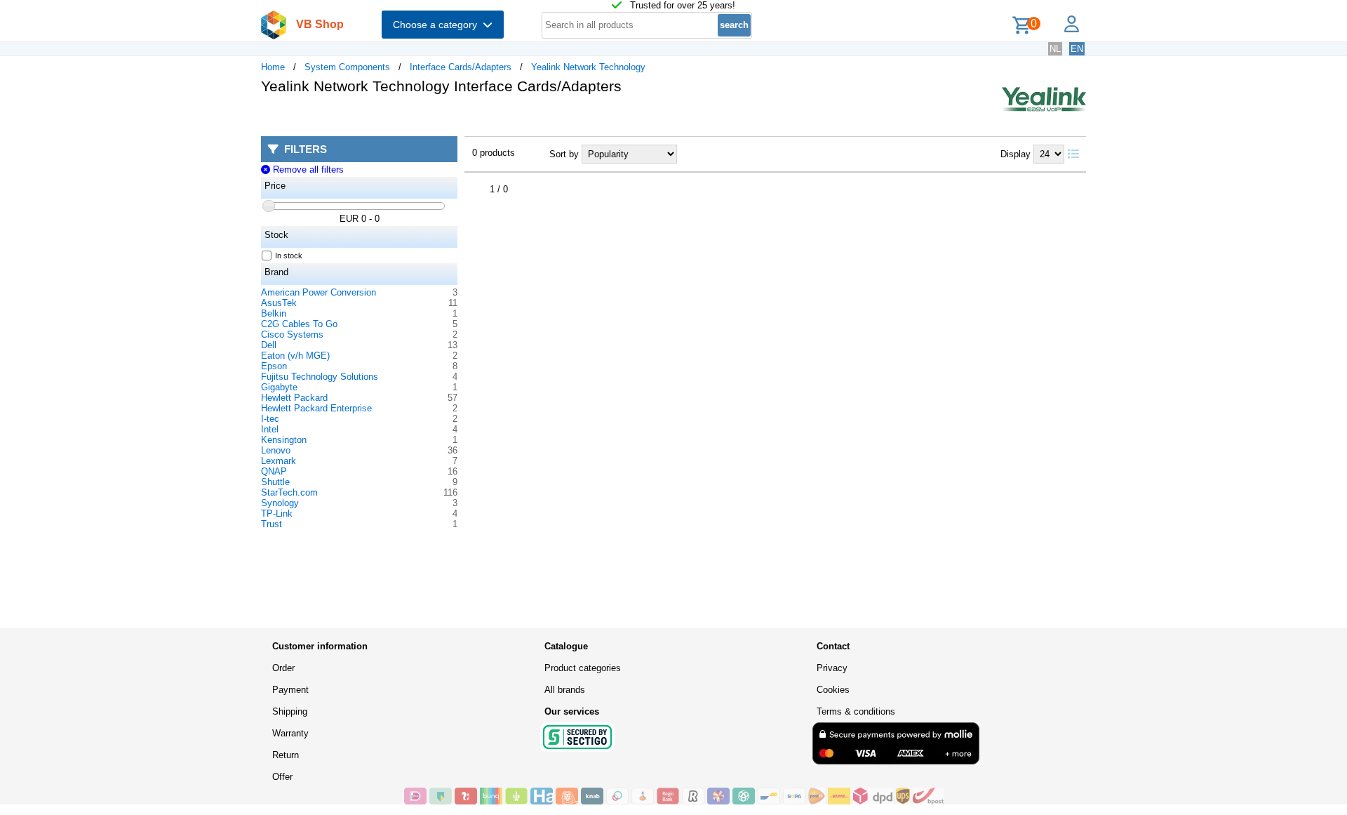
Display (1015, 154)
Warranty (290, 733)
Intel (270, 429)
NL (1055, 49)
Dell (268, 345)
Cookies (833, 689)
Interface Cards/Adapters (460, 67)
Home (273, 67)
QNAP (274, 471)
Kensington (284, 440)
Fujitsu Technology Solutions (319, 376)
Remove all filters (306, 169)
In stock (288, 255)
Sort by (564, 154)
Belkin (273, 313)
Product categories (582, 668)
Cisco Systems (292, 334)
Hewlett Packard (294, 397)
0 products (493, 152)
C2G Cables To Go (299, 324)
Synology (280, 503)
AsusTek (279, 303)
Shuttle (275, 482)
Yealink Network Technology (588, 67)
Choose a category (438, 24)
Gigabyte (279, 387)
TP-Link (277, 513)
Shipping (289, 711)
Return (285, 755)
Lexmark (278, 461)
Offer (282, 776)
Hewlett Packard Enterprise (316, 408)
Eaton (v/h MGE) (295, 355)
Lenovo (275, 450)
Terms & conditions (856, 711)
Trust (271, 524)
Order (283, 668)
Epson (274, 366)
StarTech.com (289, 492)
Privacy (832, 668)
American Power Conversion (318, 292)
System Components (347, 67)
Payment (290, 689)
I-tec (270, 418)
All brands (564, 689)
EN (1077, 49)
